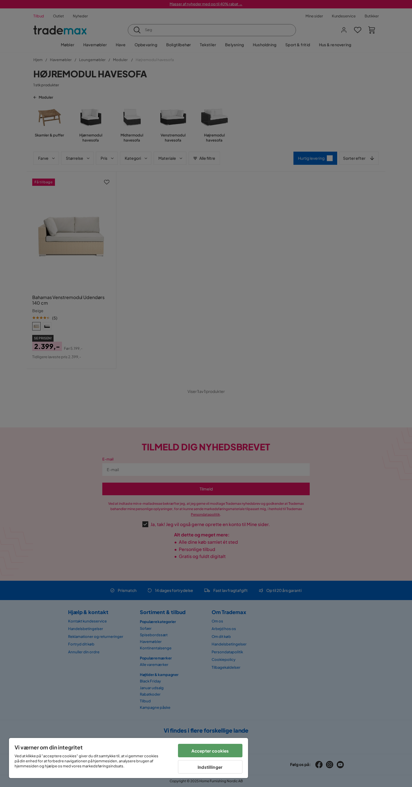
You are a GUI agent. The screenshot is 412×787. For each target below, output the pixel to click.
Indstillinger (210, 767)
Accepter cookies (210, 750)
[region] (128, 758)
